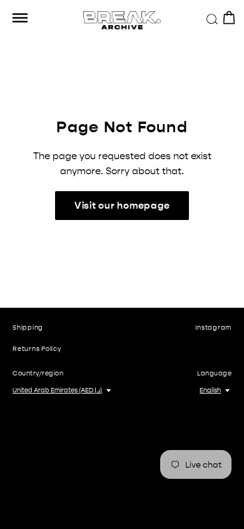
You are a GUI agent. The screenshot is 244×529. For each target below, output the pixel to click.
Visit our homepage (122, 205)
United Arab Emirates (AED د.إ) (57, 390)
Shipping (28, 328)
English (210, 390)
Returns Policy (37, 349)
